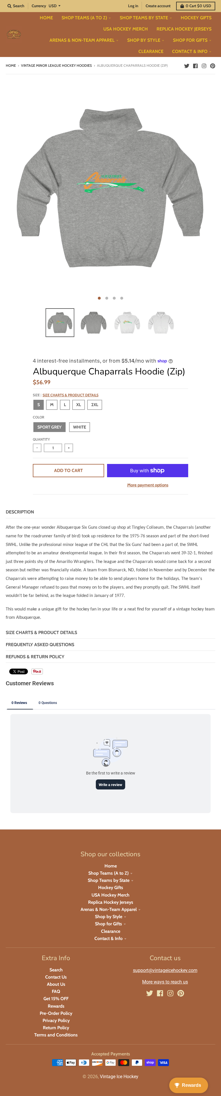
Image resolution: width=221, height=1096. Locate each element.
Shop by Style (108, 916)
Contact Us (56, 977)
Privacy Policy (56, 1020)
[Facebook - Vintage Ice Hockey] (195, 65)
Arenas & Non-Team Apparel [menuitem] (82, 40)
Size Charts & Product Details (70, 395)
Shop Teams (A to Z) (108, 873)
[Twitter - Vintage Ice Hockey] (186, 65)
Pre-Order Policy (56, 1013)
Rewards (56, 1006)
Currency (39, 5)
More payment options (147, 485)
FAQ (56, 991)
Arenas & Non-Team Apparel (109, 909)
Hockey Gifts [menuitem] (196, 17)
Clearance (110, 931)
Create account (158, 5)
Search (56, 970)
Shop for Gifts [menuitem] (190, 40)
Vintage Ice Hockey (119, 1076)
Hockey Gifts (110, 887)
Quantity (41, 439)
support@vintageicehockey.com (165, 970)
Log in (133, 5)
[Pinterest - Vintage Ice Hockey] (212, 65)
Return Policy (56, 1027)
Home (11, 65)
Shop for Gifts (108, 923)
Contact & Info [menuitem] (189, 51)
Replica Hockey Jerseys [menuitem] (184, 29)
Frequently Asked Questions (40, 644)
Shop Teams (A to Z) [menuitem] (84, 17)
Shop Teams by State (108, 880)
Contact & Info (108, 938)
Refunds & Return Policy (35, 656)
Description (20, 512)
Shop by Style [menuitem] (143, 40)
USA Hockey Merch (110, 895)
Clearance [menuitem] (150, 51)
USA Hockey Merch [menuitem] (125, 29)
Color (38, 417)
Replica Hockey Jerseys (110, 902)
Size (65, 395)
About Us (56, 984)
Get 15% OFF (55, 998)
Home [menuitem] (46, 17)
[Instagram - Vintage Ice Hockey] (204, 65)
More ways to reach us (165, 982)
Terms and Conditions (56, 1035)
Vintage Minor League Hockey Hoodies (56, 65)
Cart (198, 5)
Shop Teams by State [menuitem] (144, 17)
